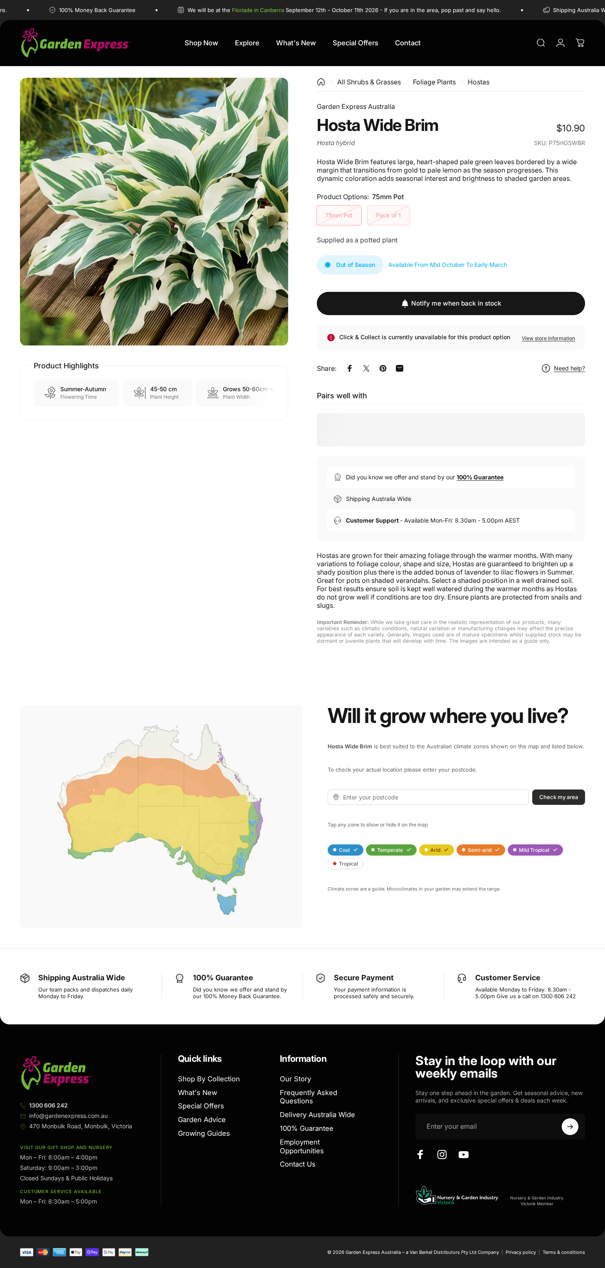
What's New (197, 1092)
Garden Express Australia (356, 106)
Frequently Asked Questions (308, 1096)
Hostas (478, 82)
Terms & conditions (564, 1252)
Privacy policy (521, 1252)
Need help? (569, 368)
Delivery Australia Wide (317, 1115)
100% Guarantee (306, 1128)
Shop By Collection (209, 1079)
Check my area (558, 797)
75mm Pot (339, 215)
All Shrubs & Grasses (369, 82)
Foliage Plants (434, 82)
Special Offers (201, 1106)
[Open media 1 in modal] (154, 212)
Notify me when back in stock (456, 303)
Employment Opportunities (302, 1146)
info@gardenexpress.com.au (68, 1115)
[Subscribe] (570, 1126)
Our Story (295, 1079)
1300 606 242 (48, 1105)
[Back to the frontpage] (321, 82)
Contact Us (298, 1164)
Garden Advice (202, 1120)
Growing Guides (204, 1133)
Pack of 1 (388, 215)
